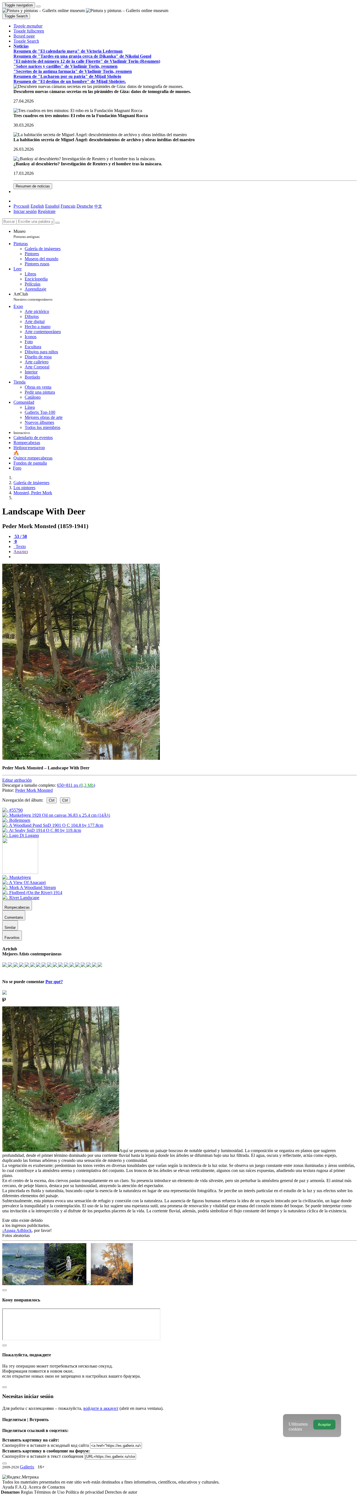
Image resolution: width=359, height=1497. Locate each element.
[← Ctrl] (20, 835)
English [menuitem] (37, 206)
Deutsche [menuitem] (85, 206)
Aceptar (324, 1424)
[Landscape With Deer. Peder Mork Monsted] (81, 758)
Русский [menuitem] (21, 206)
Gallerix (27, 1466)
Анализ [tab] (20, 551)
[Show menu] (38, 6)
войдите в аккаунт (100, 1408)
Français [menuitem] (68, 206)
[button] (28, 26)
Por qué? (54, 981)
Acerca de (37, 1487)
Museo (26, 234)
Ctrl (51, 800)
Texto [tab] (20, 546)
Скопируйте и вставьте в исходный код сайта (45, 1445)
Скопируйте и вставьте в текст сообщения (42, 1456)
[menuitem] (98, 206)
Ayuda (8, 1487)
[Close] (57, 223)
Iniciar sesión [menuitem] (25, 211)
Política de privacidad (85, 1492)
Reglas (27, 1492)
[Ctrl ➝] (16, 877)
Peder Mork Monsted (34, 790)
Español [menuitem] (52, 206)
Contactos (56, 1487)
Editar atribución (17, 780)
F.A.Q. (21, 1487)
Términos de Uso (50, 1492)
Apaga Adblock (18, 1230)
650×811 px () (76, 785)
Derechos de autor (121, 1492)
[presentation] (185, 556)
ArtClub (32, 296)
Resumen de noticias (33, 186)
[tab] (20, 536)
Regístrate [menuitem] (47, 211)
